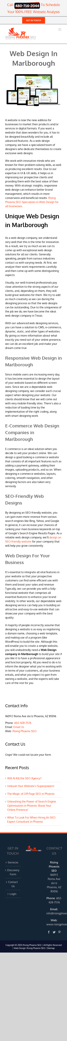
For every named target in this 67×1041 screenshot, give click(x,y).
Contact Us (13, 884)
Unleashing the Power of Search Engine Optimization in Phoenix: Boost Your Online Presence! (31, 805)
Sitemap (51, 948)
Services (13, 862)
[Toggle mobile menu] (60, 29)
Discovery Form (13, 872)
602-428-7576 (22, 723)
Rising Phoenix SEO (25, 731)
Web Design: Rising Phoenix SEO (29, 948)
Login (13, 894)
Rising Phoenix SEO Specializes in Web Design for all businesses (32, 202)
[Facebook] (48, 932)
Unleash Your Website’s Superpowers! (30, 786)
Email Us (18, 727)
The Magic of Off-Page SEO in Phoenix (30, 793)
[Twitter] (54, 932)
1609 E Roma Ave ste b (54, 879)
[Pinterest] (59, 932)
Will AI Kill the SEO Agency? (24, 778)
